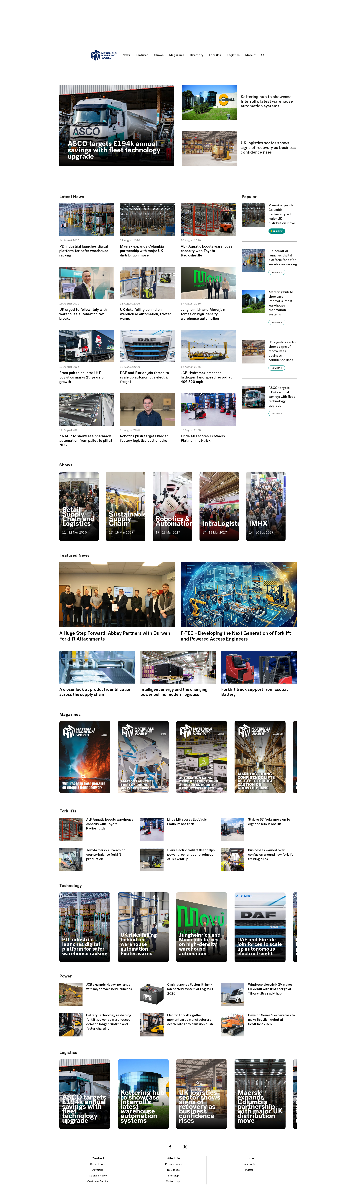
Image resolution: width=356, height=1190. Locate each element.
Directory (196, 55)
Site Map (173, 1175)
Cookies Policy (98, 1175)
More (249, 55)
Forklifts (215, 55)
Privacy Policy (173, 1164)
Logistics (233, 55)
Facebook (249, 1164)
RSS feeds (173, 1170)
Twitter (249, 1170)
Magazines (176, 55)
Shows (159, 55)
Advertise (97, 1170)
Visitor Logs (173, 1181)
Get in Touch (98, 1164)
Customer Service (97, 1181)
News (126, 55)
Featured (142, 55)
